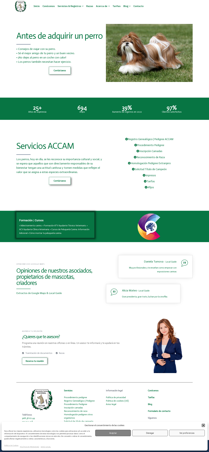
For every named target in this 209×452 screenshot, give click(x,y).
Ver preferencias (186, 433)
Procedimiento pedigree (75, 397)
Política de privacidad (116, 397)
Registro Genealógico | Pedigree (79, 400)
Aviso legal (111, 404)
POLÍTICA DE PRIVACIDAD (29, 447)
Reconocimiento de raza (75, 411)
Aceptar (113, 433)
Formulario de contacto (159, 411)
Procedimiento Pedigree (75, 404)
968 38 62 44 (28, 418)
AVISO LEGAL (46, 447)
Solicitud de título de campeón (78, 421)
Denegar (150, 433)
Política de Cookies (11, 445)
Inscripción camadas (73, 407)
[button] (203, 425)
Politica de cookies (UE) (117, 400)
